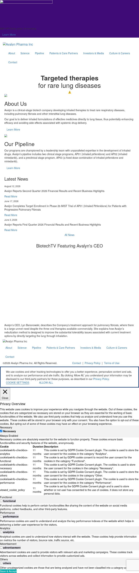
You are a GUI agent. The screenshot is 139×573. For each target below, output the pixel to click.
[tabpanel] (69, 466)
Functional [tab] (6, 497)
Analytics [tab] (5, 528)
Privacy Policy (92, 363)
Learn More (9, 34)
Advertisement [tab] (8, 544)
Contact (76, 363)
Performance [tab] (7, 512)
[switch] (1, 501)
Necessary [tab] (6, 427)
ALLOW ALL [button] (46, 382)
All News (69, 235)
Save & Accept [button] (8, 571)
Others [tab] (4, 559)
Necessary (9, 431)
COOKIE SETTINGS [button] (17, 382)
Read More (10, 196)
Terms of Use (111, 363)
